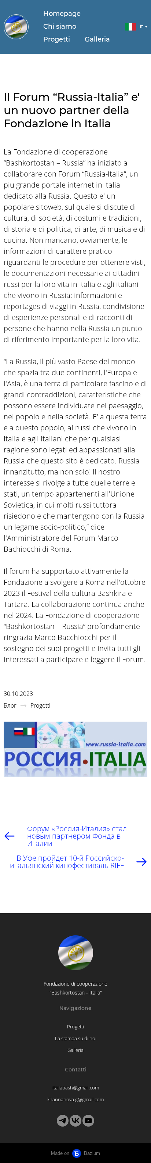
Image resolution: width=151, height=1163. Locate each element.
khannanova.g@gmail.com (75, 1099)
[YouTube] (88, 1121)
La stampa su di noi (75, 1038)
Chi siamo (59, 26)
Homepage (62, 14)
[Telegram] (63, 1121)
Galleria (97, 39)
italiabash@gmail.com (75, 1087)
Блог (10, 705)
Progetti (56, 39)
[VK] (75, 1121)
